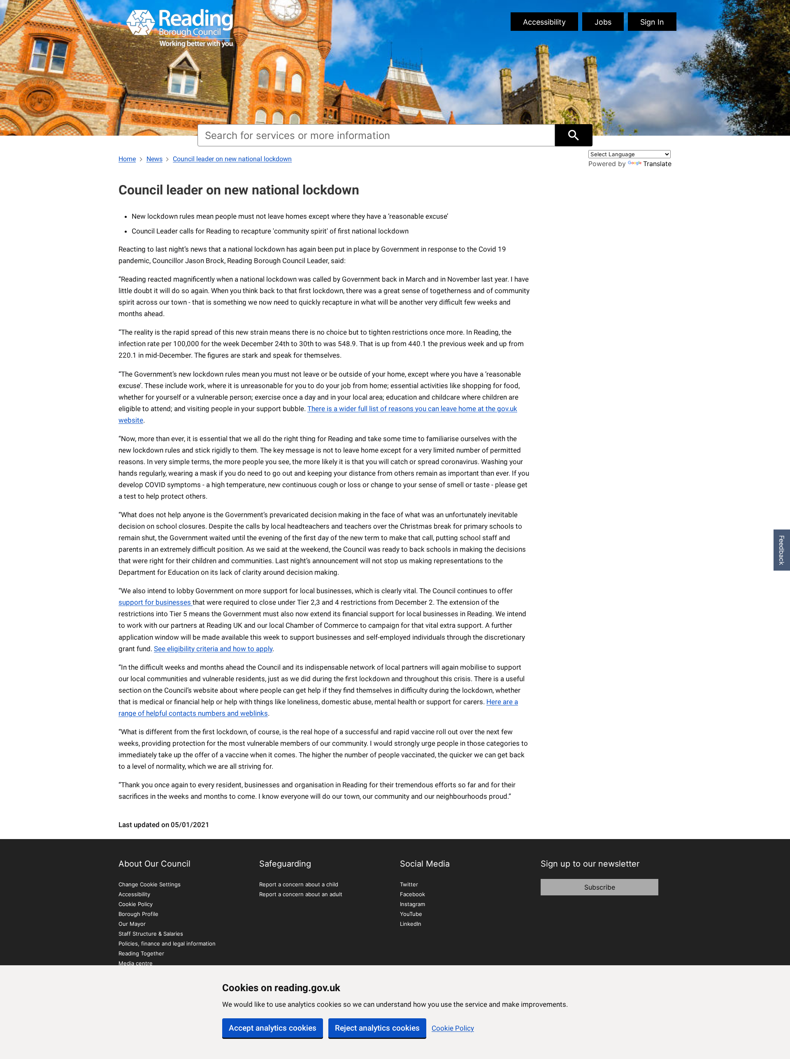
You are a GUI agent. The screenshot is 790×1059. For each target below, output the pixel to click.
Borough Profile (138, 914)
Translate (657, 164)
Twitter (409, 884)
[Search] (573, 135)
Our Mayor (132, 923)
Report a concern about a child (298, 884)
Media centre (135, 963)
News (154, 159)
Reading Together (141, 953)
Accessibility (544, 22)
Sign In (652, 22)
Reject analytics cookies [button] (377, 1028)
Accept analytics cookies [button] (272, 1028)
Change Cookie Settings (149, 884)
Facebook (412, 894)
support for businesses (155, 602)
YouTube (411, 914)
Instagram (412, 904)
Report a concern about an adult (300, 894)
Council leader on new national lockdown (232, 159)
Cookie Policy (453, 1028)
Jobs (603, 22)
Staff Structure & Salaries (150, 933)
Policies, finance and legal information (167, 943)
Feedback (782, 550)
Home (127, 159)
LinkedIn (410, 923)
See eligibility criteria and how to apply (213, 649)
